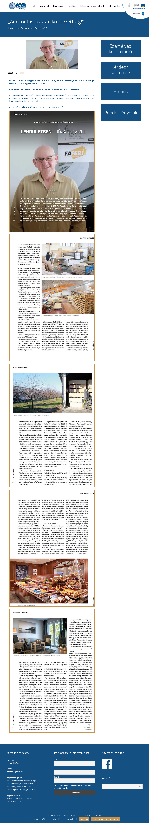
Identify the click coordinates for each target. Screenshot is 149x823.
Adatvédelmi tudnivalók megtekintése (105, 819)
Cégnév (57, 777)
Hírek (22, 73)
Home (10, 28)
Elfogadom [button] (84, 819)
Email (56, 768)
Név (55, 760)
